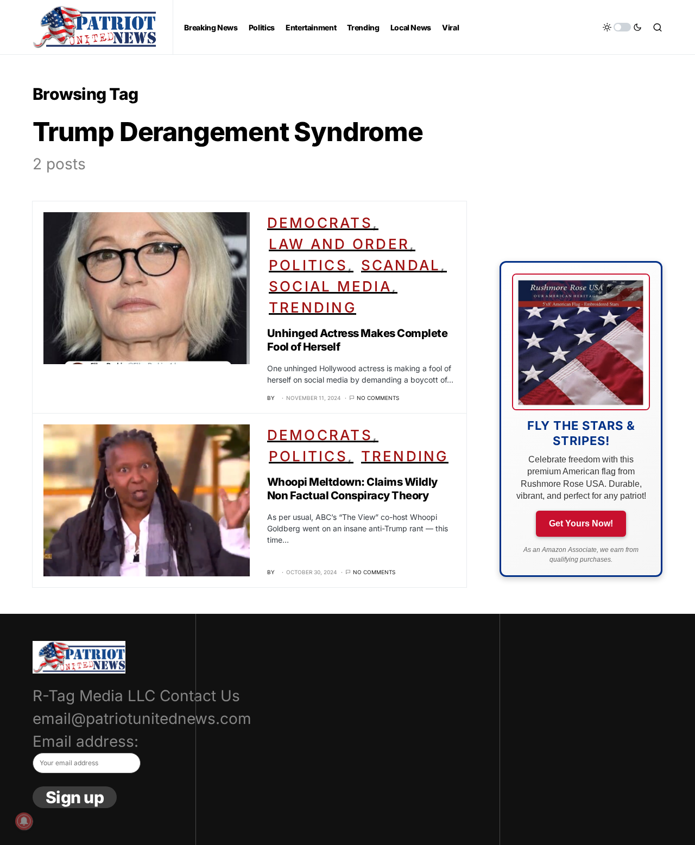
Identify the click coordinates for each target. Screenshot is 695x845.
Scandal (401, 265)
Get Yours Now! (581, 523)
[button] (622, 27)
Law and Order (339, 244)
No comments (378, 398)
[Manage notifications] (24, 821)
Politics (308, 265)
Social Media (330, 286)
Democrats (319, 222)
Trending (312, 307)
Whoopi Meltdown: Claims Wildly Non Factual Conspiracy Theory (352, 488)
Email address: (85, 741)
